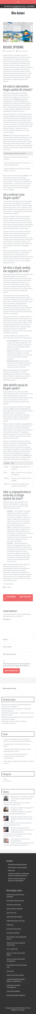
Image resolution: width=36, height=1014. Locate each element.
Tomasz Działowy (22, 51)
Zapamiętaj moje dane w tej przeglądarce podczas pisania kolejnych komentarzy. (17, 665)
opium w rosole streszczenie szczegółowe (16, 960)
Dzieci (5, 779)
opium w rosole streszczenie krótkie (16, 954)
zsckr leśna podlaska (13, 991)
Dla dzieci (18, 12)
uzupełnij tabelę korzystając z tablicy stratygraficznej (16, 980)
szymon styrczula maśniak (15, 975)
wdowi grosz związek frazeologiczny (13, 986)
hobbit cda (10, 925)
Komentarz (7, 619)
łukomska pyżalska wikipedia (16, 995)
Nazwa (5, 639)
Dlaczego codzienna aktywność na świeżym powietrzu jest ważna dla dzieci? (21, 819)
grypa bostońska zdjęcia (14, 917)
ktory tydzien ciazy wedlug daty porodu (16, 938)
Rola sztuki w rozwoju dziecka (17, 867)
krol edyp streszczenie (14, 929)
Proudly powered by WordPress (15, 1008)
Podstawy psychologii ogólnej (17, 864)
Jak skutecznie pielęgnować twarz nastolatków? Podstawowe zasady (19, 7)
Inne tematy (8, 587)
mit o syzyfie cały (12, 949)
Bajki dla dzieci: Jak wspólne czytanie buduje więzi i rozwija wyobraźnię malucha (22, 799)
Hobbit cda (11, 870)
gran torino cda (11, 913)
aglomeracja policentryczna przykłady (15, 895)
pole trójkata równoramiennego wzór (17, 966)
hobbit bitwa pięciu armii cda (15, 921)
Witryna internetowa (9, 654)
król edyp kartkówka (13, 933)
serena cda (10, 971)
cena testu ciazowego (14, 904)
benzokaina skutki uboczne (15, 900)
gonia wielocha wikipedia (14, 909)
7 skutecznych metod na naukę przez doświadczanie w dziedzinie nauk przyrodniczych (15, 756)
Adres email (7, 647)
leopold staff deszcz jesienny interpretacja (16, 944)
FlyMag (13, 1010)
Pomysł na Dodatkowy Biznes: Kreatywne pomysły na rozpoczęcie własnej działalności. (22, 830)
